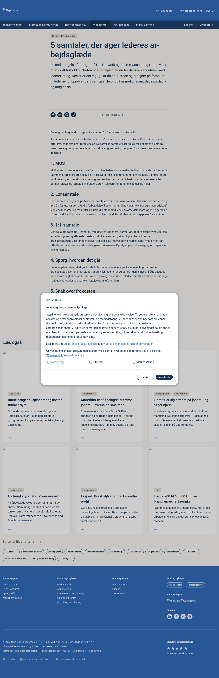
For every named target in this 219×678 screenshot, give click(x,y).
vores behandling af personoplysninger (129, 343)
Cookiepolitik (55, 355)
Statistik (98, 362)
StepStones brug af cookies (80, 343)
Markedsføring (145, 362)
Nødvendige (57, 362)
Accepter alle (164, 377)
